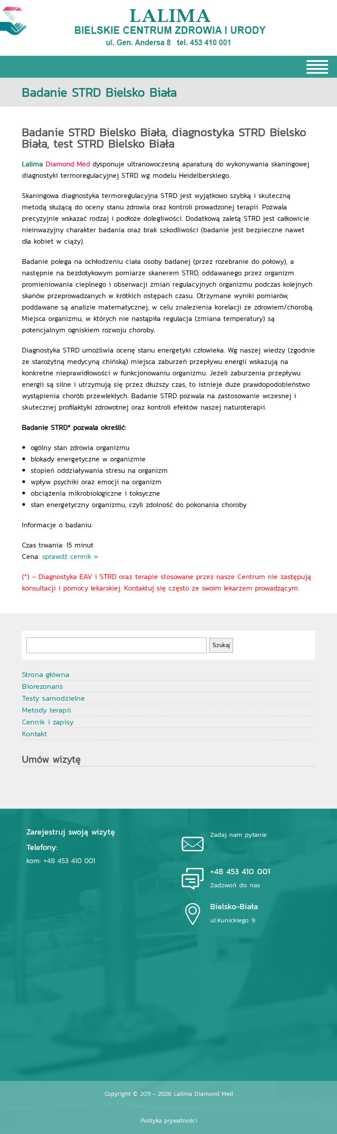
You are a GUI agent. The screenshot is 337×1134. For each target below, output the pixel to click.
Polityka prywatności (168, 1120)
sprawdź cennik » (70, 556)
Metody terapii (46, 710)
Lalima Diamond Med (203, 1093)
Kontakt (34, 733)
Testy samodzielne (53, 698)
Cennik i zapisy (48, 721)
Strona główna (45, 674)
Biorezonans (42, 686)
